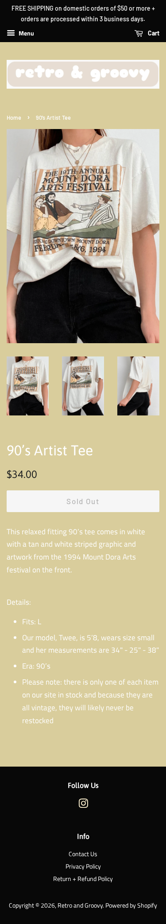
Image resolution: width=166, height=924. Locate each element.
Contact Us (83, 854)
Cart (153, 33)
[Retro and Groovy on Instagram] (83, 805)
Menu (25, 33)
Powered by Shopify (131, 905)
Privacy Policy (83, 866)
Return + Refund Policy (83, 879)
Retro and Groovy (80, 905)
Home (14, 117)
